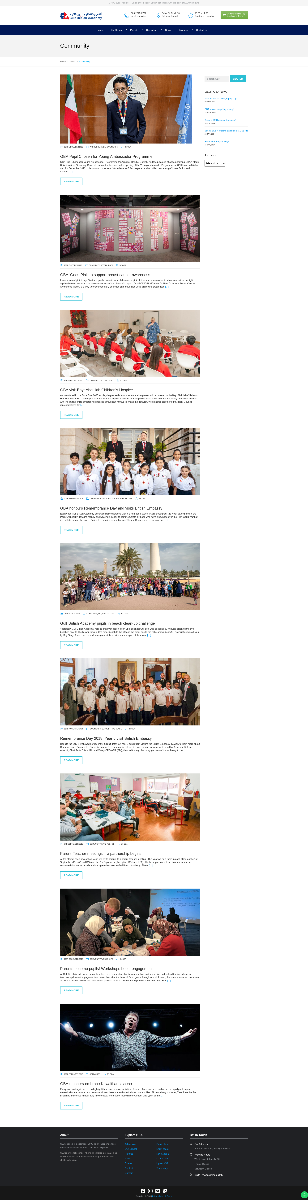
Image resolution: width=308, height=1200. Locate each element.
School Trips (106, 380)
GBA (129, 147)
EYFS (103, 844)
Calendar (183, 30)
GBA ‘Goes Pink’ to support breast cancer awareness (105, 275)
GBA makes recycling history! (219, 109)
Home (100, 30)
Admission (130, 1144)
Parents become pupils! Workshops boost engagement (106, 968)
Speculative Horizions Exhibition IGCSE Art (226, 130)
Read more (71, 181)
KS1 (99, 614)
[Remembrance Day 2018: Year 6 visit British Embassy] (130, 691)
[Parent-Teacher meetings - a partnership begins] (130, 806)
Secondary (162, 1168)
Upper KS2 (162, 1163)
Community (112, 147)
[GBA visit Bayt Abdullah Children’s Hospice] (130, 343)
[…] (71, 171)
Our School (116, 30)
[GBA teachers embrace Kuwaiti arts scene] (130, 1037)
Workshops (107, 959)
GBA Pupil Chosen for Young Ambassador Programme (106, 156)
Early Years (162, 1149)
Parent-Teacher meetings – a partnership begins (100, 853)
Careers (129, 1173)
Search (238, 78)
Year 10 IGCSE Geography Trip (220, 98)
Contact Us (201, 30)
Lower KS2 (162, 1158)
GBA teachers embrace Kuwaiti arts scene (96, 1084)
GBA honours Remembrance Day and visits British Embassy (111, 508)
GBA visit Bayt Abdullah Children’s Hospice (96, 390)
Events (128, 1163)
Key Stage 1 (162, 1153)
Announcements (98, 147)
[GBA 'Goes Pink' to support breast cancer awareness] (130, 228)
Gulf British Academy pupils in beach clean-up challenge (107, 623)
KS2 (103, 499)
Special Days (107, 265)
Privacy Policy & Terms (162, 1196)
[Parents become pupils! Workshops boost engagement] (130, 922)
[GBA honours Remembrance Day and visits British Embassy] (130, 461)
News (168, 30)
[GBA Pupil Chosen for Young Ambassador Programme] (126, 108)
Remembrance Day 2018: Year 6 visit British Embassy (106, 738)
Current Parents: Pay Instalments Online (236, 15)
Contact (129, 1168)
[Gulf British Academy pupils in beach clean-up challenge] (130, 576)
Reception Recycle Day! (217, 141)
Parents (129, 1153)
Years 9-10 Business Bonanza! (220, 120)
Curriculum (151, 30)
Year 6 (119, 729)
